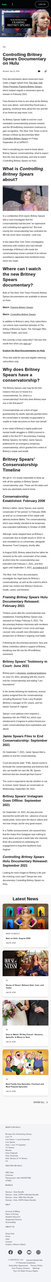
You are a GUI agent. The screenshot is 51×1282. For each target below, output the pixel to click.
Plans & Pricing (11, 1214)
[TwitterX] (21, 1252)
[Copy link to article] (45, 71)
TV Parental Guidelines (25, 1263)
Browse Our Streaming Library (18, 1134)
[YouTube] (30, 1252)
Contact (8, 1242)
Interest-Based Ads (34, 1260)
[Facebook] (11, 1252)
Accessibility (10, 1222)
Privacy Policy (36, 1265)
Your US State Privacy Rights (25, 1271)
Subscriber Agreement (18, 1265)
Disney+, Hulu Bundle (14, 1192)
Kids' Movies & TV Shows (16, 1158)
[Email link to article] (39, 71)
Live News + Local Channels (17, 1139)
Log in (41, 4)
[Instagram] (39, 1252)
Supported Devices (13, 1219)
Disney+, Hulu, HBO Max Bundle (19, 1197)
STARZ (8, 1180)
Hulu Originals (11, 1153)
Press (7, 1236)
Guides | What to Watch (15, 1244)
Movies (8, 1150)
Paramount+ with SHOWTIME (18, 1178)
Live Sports (10, 1142)
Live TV (8, 1137)
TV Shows (9, 1147)
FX (6, 1161)
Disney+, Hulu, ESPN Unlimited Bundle (22, 1195)
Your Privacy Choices (21, 1268)
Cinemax (9, 1175)
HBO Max (9, 1172)
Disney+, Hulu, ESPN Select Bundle (20, 1200)
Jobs (7, 1239)
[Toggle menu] (12, 4)
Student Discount (12, 1217)
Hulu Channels (11, 1156)
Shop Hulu (9, 1233)
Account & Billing (12, 1211)
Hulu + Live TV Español (15, 1145)
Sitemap (36, 1268)
